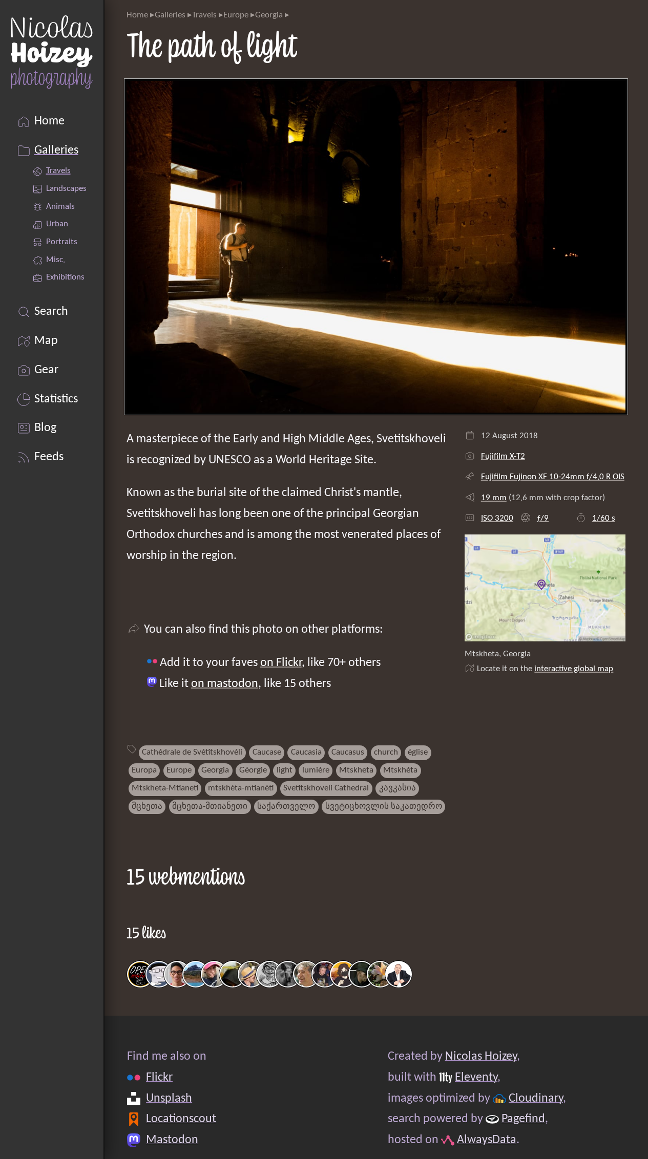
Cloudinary (536, 1098)
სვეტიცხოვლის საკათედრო (383, 806)
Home (137, 15)
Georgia (269, 15)
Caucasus (347, 752)
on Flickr (281, 663)
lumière (315, 770)
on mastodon (224, 684)
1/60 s (603, 518)
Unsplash (169, 1098)
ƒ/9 (542, 518)
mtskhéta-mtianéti (241, 788)
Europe (235, 15)
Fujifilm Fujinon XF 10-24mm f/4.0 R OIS (552, 477)
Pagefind (523, 1119)
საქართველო (286, 806)
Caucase (267, 752)
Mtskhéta (400, 770)
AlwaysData (486, 1140)
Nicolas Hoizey (480, 1056)
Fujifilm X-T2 (503, 456)
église (418, 752)
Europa (144, 770)
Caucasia (306, 752)
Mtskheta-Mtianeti (165, 788)
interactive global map (573, 668)
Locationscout (181, 1119)
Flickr (159, 1077)
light (284, 770)
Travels (204, 15)
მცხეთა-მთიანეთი (209, 806)
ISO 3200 (497, 518)
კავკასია (397, 788)
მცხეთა (147, 806)
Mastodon (172, 1140)
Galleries (170, 15)
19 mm (494, 497)
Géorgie (253, 770)
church (386, 752)
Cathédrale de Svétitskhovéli (192, 752)
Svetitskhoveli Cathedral (326, 788)
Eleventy (476, 1077)
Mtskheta (356, 770)
